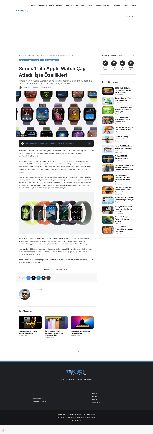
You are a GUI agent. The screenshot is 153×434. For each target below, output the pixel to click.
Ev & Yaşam (80, 5)
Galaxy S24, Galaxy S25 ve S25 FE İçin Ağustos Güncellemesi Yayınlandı (124, 167)
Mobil (32, 5)
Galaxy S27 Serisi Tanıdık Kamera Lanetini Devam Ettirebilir (124, 209)
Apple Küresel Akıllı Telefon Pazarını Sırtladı (80, 332)
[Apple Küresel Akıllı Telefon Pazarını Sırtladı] (82, 322)
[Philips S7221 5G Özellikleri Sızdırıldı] (108, 159)
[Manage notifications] (3, 430)
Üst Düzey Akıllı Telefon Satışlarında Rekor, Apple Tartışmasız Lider (54, 333)
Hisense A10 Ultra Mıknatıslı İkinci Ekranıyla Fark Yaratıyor (124, 229)
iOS (33, 55)
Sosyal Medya (38, 398)
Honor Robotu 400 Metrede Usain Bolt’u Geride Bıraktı (122, 119)
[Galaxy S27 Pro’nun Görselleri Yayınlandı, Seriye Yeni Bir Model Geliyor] (108, 178)
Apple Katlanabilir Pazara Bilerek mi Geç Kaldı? (28, 332)
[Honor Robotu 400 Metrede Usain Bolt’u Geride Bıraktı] (108, 120)
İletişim (94, 399)
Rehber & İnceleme (102, 5)
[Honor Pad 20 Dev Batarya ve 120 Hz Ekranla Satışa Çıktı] (108, 149)
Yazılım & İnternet (55, 5)
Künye (94, 396)
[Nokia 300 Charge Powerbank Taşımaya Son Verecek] (108, 220)
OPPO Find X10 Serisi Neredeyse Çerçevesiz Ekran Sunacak (123, 90)
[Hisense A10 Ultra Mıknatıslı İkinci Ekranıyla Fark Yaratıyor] (108, 230)
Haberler (117, 5)
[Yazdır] (48, 278)
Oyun (90, 5)
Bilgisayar (41, 5)
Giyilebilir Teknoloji (32, 60)
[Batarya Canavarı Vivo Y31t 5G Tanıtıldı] (108, 101)
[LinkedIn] (38, 278)
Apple (37, 55)
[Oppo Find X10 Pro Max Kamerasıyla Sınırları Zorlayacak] (108, 190)
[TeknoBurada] (22, 11)
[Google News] (61, 269)
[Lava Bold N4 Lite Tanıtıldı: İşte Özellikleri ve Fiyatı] (108, 130)
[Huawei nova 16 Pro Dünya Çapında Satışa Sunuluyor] (108, 200)
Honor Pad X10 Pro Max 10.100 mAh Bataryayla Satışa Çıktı (123, 109)
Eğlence (125, 5)
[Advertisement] (76, 32)
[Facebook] (28, 278)
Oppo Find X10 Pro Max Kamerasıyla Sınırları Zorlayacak (123, 190)
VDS (66, 417)
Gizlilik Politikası (97, 403)
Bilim (134, 5)
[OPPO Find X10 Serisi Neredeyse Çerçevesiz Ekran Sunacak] (108, 91)
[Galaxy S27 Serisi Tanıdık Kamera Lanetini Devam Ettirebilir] (108, 210)
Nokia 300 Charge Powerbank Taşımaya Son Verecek (124, 219)
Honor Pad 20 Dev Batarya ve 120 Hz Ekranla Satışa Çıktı (124, 148)
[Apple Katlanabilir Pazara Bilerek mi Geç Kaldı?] (30, 322)
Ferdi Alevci (26, 88)
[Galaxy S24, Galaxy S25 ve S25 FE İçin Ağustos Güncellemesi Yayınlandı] (108, 168)
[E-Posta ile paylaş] (43, 278)
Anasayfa (23, 55)
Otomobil (69, 5)
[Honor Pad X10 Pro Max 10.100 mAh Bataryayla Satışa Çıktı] (108, 110)
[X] (33, 278)
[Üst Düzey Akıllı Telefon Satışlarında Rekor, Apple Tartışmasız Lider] (56, 322)
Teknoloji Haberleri (52, 60)
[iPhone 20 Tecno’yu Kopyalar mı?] (108, 139)
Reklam (94, 393)
